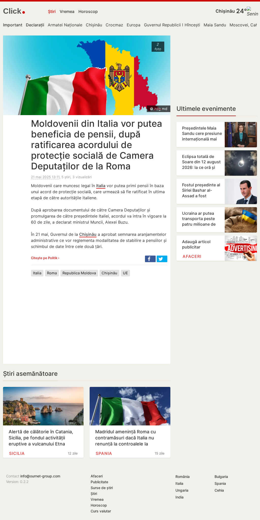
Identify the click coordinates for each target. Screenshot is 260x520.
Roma (52, 273)
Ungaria (181, 490)
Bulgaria (221, 476)
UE (125, 273)
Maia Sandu (215, 24)
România (182, 476)
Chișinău (225, 11)
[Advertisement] (99, 316)
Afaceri (192, 256)
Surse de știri (102, 488)
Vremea (67, 11)
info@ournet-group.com (40, 476)
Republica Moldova (79, 273)
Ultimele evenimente (206, 108)
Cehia (219, 490)
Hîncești (192, 24)
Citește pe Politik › (45, 258)
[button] (150, 259)
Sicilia (17, 453)
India (179, 497)
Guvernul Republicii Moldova (171, 24)
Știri (52, 11)
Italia (100, 185)
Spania (104, 453)
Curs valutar (101, 511)
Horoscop (88, 11)
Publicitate (99, 482)
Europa (133, 24)
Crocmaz (114, 24)
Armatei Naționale (65, 24)
